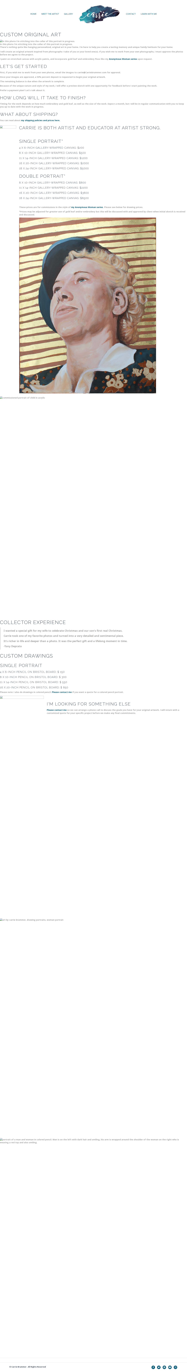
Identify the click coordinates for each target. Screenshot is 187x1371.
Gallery (68, 13)
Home (33, 13)
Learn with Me (149, 13)
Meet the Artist (50, 13)
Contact (131, 13)
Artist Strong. (141, 127)
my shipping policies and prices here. (40, 120)
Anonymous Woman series (123, 59)
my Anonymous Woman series (87, 207)
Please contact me (62, 692)
